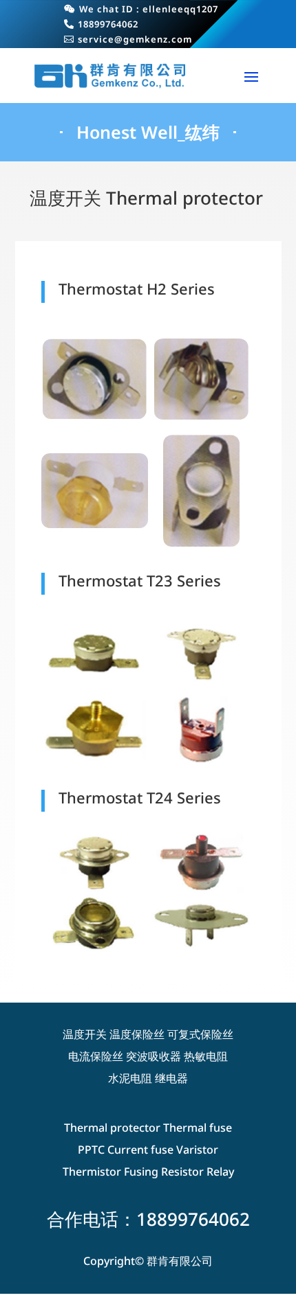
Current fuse (140, 1149)
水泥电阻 (130, 1078)
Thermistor (92, 1171)
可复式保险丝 (200, 1034)
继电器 (171, 1078)
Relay (220, 1171)
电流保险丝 (95, 1056)
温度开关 (85, 1034)
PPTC (91, 1149)
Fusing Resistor (164, 1171)
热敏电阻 (206, 1056)
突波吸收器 (153, 1056)
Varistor (197, 1149)
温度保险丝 (137, 1034)
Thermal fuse (197, 1127)
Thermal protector (112, 1127)
